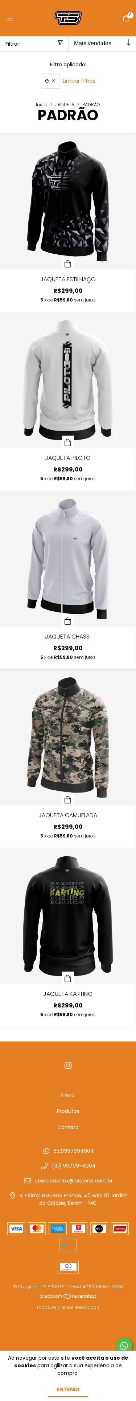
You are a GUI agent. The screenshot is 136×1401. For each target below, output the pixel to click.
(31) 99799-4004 (74, 1165)
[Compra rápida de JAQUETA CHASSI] (68, 620)
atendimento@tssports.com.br (73, 1180)
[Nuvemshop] (69, 1298)
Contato (68, 1127)
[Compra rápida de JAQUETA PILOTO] (68, 442)
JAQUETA (64, 104)
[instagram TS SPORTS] (68, 1065)
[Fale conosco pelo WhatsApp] (124, 1346)
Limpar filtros (79, 80)
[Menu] (9, 18)
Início (42, 104)
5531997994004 (74, 1151)
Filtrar (12, 43)
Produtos (68, 1111)
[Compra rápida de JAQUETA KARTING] (68, 978)
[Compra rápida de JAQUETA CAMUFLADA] (68, 799)
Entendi (68, 1389)
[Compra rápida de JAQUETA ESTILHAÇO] (68, 263)
